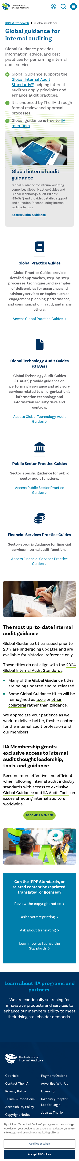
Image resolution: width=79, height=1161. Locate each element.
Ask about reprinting (38, 917)
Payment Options (54, 1076)
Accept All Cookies (39, 1154)
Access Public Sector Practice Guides (39, 490)
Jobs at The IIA (52, 1113)
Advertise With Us (54, 1083)
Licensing (48, 1091)
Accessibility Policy (19, 1107)
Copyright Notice (18, 1115)
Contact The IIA (16, 1083)
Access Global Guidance (29, 215)
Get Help (12, 1076)
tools (41, 699)
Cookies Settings (39, 1143)
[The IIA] (15, 7)
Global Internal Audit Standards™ (31, 82)
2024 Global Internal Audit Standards (39, 667)
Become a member (39, 815)
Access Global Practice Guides (38, 318)
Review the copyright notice (37, 903)
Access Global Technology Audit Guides (39, 419)
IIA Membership (21, 746)
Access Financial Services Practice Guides (39, 561)
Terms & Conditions (20, 1099)
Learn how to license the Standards (39, 946)
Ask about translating (38, 930)
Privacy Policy (15, 1091)
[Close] (72, 1125)
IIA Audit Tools (56, 793)
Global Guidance (18, 793)
